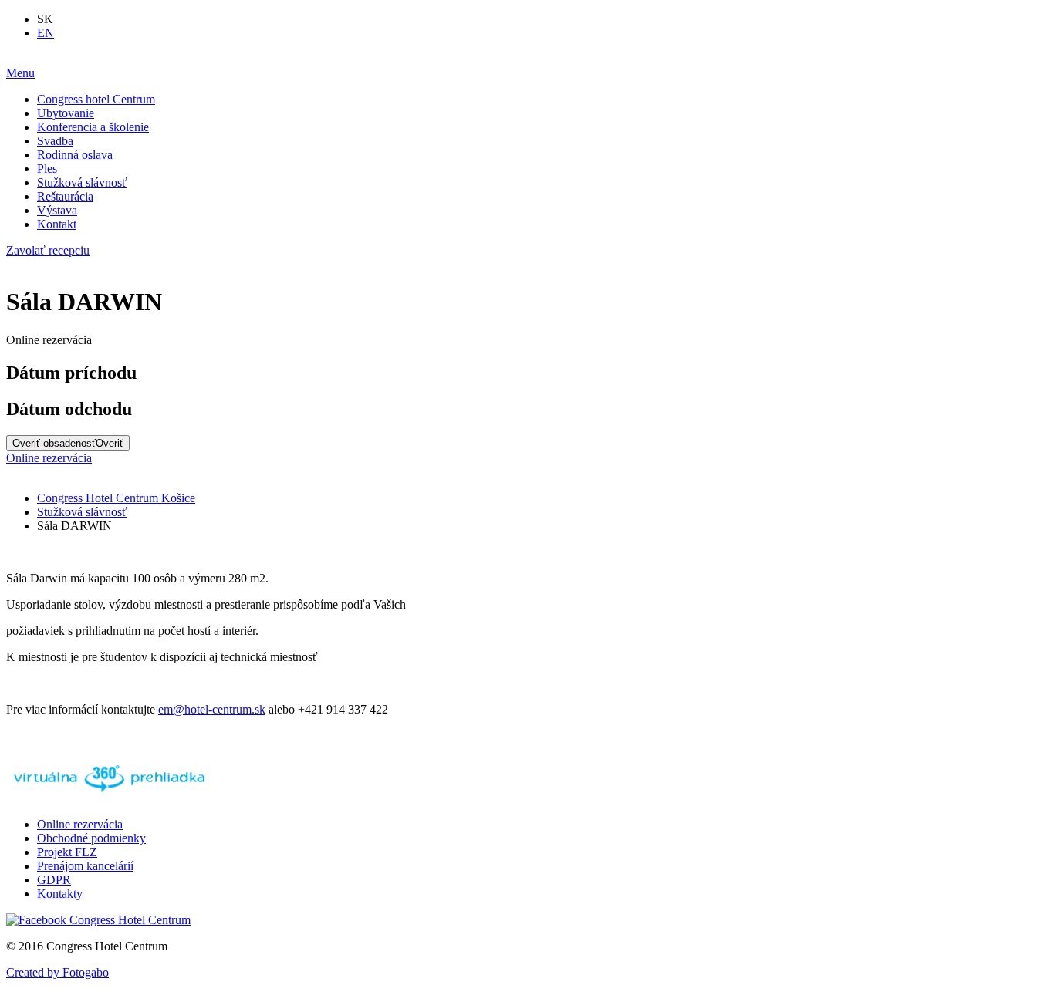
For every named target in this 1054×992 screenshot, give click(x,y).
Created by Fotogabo (57, 972)
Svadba (55, 140)
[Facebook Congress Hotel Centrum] (98, 919)
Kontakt (56, 224)
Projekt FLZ (67, 852)
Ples (47, 168)
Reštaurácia (65, 196)
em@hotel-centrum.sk (211, 709)
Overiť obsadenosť (67, 443)
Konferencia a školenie (93, 126)
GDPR (54, 879)
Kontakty (60, 893)
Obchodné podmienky (91, 838)
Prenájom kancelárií (85, 865)
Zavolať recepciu (48, 250)
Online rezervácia (49, 457)
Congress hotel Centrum (96, 99)
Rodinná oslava (75, 154)
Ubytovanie (65, 113)
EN (45, 32)
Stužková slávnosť (82, 182)
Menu (20, 72)
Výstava (57, 210)
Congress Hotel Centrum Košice (116, 497)
